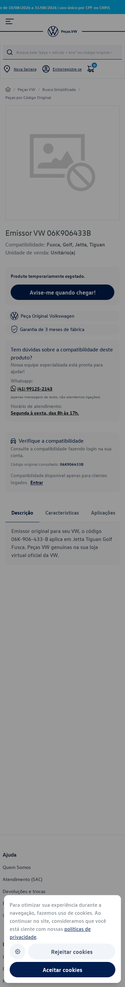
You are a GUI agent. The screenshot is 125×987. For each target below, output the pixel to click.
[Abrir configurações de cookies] (17, 951)
